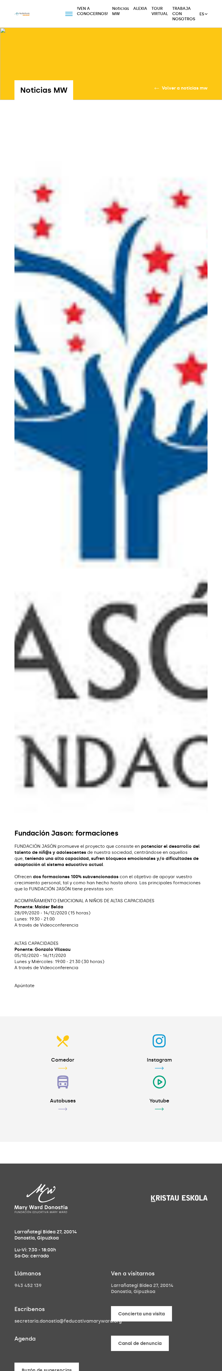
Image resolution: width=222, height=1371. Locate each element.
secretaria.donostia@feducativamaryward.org (68, 1321)
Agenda (25, 1338)
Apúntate (24, 985)
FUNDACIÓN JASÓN (36, 846)
